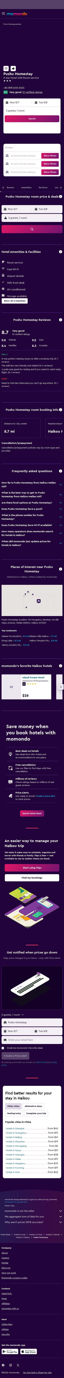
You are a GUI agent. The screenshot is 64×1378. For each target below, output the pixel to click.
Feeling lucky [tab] (14, 1113)
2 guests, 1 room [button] (15, 110)
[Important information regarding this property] (60, 410)
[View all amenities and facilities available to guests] (60, 252)
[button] (3, 14)
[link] (32, 813)
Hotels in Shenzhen (15, 1142)
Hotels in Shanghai (15, 1128)
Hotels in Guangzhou (16, 1133)
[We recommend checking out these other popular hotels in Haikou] (60, 666)
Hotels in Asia (19, 1235)
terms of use (41, 1062)
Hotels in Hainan (53, 1235)
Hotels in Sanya (13, 1150)
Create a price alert (45, 796)
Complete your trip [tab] (36, 1113)
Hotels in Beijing (14, 1137)
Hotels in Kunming (15, 1168)
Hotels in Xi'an (13, 1172)
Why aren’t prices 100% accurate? (24, 1222)
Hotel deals (5, 1235)
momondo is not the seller (19, 1211)
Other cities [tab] (13, 1106)
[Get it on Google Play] (10, 1351)
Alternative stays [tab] (33, 1106)
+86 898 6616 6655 (13, 88)
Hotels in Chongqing (16, 1146)
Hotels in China (35, 1235)
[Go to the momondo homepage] (17, 13)
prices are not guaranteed (16, 1202)
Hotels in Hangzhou (15, 1163)
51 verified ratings (32, 92)
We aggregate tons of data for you (24, 1216)
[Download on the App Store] (28, 1351)
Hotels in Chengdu (15, 1155)
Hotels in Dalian (13, 1159)
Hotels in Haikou (23, 1237)
